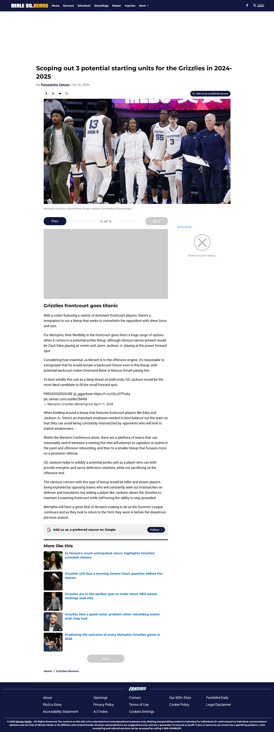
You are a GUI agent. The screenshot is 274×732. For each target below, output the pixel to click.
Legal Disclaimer (218, 705)
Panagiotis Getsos (55, 85)
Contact (135, 698)
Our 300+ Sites (180, 698)
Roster (116, 5)
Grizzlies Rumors (67, 671)
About (47, 698)
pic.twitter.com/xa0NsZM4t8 (65, 399)
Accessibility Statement (60, 712)
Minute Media (24, 721)
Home (48, 671)
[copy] (66, 93)
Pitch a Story (52, 705)
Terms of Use (139, 705)
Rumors (68, 5)
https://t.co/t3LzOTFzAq (112, 394)
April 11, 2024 (103, 404)
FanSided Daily (217, 698)
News (55, 5)
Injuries (130, 5)
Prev (55, 221)
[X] (254, 5)
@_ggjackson (83, 394)
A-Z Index (100, 712)
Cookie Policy (179, 705)
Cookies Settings (141, 712)
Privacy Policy (103, 705)
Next (156, 221)
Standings (101, 5)
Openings (100, 698)
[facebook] (247, 5)
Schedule (84, 5)
